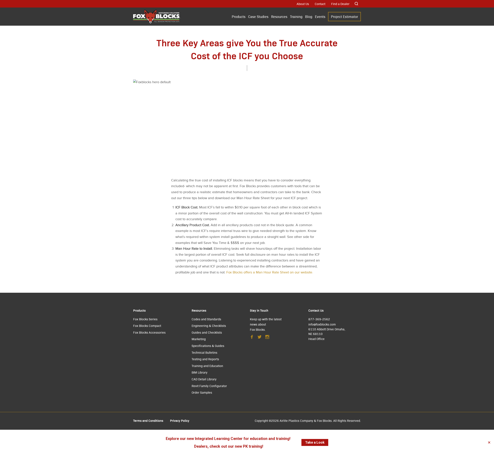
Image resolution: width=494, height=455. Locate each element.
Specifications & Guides (208, 346)
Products (238, 16)
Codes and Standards (206, 319)
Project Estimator (344, 16)
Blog (308, 16)
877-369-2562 (319, 319)
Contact (320, 4)
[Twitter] (259, 338)
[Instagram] (267, 338)
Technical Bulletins (204, 352)
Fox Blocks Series (145, 319)
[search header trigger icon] (356, 4)
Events (320, 16)
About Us (303, 4)
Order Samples (202, 392)
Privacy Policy (179, 420)
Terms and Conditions (148, 420)
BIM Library (199, 372)
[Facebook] (252, 338)
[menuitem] (238, 17)
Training (296, 16)
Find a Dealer (340, 4)
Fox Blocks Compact (147, 326)
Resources (279, 16)
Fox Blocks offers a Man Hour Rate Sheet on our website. (269, 272)
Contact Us (316, 310)
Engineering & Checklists (209, 326)
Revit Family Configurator (209, 386)
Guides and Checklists (207, 332)
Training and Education (207, 366)
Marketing (199, 339)
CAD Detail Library (204, 379)
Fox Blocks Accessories (149, 332)
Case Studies (258, 16)
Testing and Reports (205, 359)
